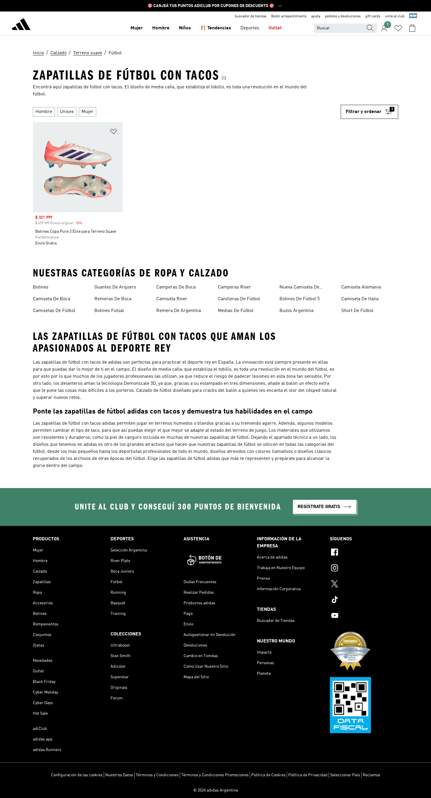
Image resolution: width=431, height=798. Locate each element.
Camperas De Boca (176, 287)
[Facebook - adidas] (364, 553)
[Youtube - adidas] (364, 616)
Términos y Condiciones (157, 775)
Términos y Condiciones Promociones (215, 775)
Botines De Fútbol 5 (299, 299)
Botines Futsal (109, 310)
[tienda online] (21, 25)
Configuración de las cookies (77, 775)
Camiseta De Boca (51, 299)
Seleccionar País (345, 775)
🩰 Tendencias (215, 28)
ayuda (315, 16)
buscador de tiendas (251, 16)
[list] (187, 112)
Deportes (249, 28)
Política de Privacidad (308, 775)
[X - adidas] (364, 585)
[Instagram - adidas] (364, 569)
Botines (40, 287)
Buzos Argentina (296, 310)
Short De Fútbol (357, 310)
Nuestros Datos (119, 775)
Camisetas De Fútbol (54, 310)
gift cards (372, 16)
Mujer (136, 28)
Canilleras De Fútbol (239, 299)
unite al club (395, 16)
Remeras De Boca (112, 299)
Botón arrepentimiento (288, 16)
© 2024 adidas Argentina (215, 790)
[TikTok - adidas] (364, 600)
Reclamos (371, 775)
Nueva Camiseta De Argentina (299, 288)
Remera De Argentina (178, 310)
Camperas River (234, 287)
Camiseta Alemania (361, 287)
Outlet (275, 28)
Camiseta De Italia (360, 299)
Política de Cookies (268, 775)
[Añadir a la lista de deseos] (113, 132)
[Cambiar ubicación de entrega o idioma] (413, 16)
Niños (185, 28)
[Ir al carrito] (412, 28)
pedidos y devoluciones (343, 16)
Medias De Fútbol (236, 310)
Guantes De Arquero (115, 287)
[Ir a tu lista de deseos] (398, 28)
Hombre (160, 28)
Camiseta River (171, 299)
